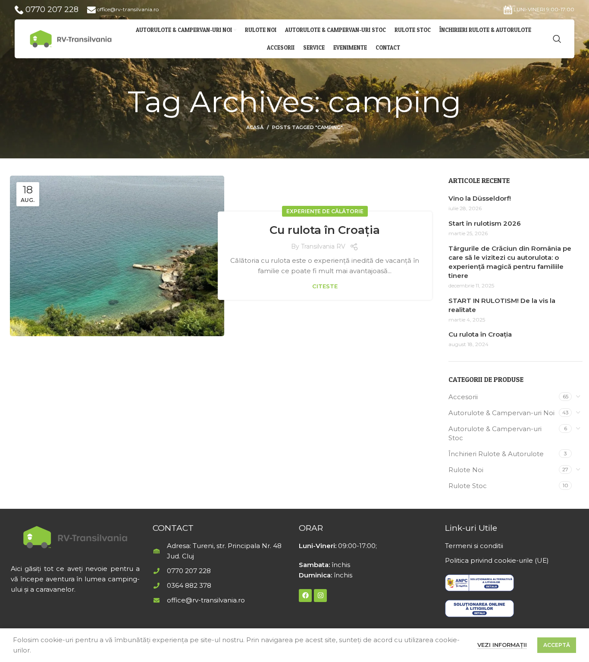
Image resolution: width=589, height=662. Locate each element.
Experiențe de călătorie (324, 211)
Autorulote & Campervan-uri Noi (501, 413)
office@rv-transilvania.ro (127, 9)
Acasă (254, 127)
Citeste (325, 286)
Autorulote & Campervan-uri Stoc (495, 433)
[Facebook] (305, 595)
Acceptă (556, 645)
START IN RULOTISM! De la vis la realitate (501, 305)
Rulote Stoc (467, 486)
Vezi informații (502, 644)
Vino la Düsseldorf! (479, 198)
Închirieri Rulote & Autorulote (496, 454)
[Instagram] (320, 595)
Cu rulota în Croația (324, 230)
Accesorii (463, 397)
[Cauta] (557, 38)
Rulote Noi (465, 470)
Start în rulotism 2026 (484, 223)
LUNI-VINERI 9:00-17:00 (543, 9)
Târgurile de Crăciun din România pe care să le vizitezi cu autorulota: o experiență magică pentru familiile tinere (509, 262)
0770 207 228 (50, 9)
